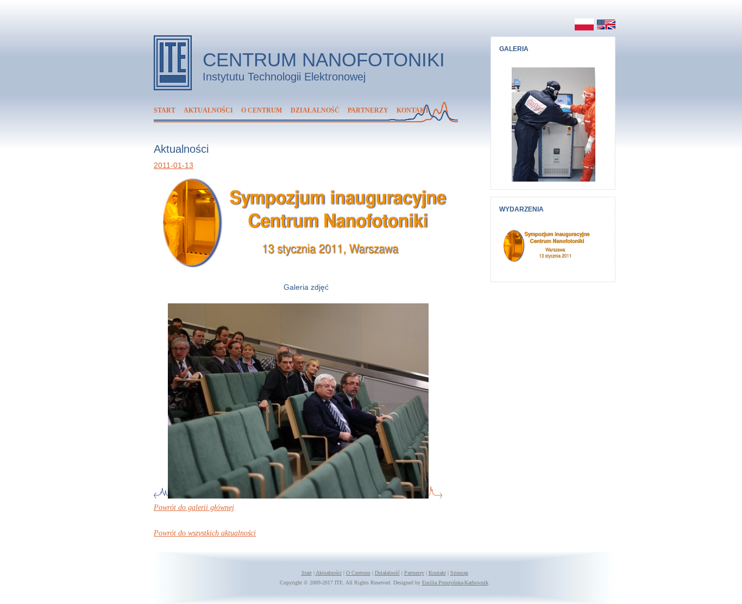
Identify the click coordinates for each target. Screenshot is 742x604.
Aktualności (208, 110)
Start (164, 110)
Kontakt (413, 110)
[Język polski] (583, 24)
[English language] (604, 24)
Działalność (315, 110)
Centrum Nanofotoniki (324, 59)
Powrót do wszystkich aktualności (205, 532)
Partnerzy (368, 110)
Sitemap (459, 573)
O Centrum (261, 110)
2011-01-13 (173, 165)
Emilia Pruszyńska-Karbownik (455, 583)
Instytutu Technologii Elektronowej (284, 77)
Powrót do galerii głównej (194, 507)
